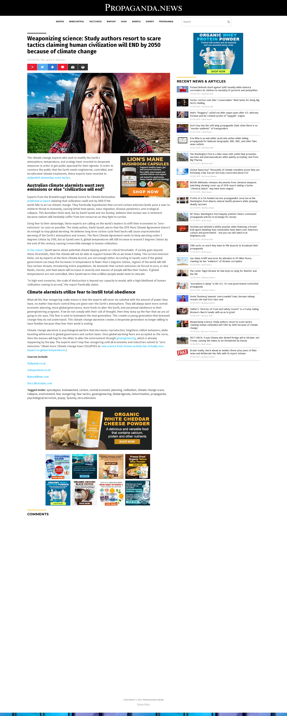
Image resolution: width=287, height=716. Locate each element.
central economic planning (105, 390)
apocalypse (54, 390)
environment (47, 394)
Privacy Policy (143, 704)
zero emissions (86, 398)
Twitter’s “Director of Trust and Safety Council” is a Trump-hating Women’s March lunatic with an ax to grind (224, 311)
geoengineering (126, 338)
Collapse (32, 394)
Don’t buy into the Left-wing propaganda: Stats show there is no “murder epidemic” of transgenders (224, 127)
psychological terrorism (41, 398)
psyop (61, 398)
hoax (124, 21)
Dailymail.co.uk (36, 363)
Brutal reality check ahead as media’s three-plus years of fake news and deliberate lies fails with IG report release (223, 352)
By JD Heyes (207, 119)
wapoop (111, 21)
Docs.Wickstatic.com (39, 383)
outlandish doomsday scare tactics (48, 177)
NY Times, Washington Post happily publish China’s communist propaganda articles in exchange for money (223, 215)
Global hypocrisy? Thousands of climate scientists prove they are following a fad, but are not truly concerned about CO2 (225, 171)
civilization (129, 390)
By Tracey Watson (209, 176)
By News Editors (208, 278)
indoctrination (140, 394)
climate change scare (151, 390)
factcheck (95, 21)
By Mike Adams (208, 208)
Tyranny (71, 398)
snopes (60, 21)
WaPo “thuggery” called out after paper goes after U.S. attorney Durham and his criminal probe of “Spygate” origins (224, 114)
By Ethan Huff (207, 94)
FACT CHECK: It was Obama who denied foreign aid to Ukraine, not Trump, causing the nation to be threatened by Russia (224, 339)
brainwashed (70, 390)
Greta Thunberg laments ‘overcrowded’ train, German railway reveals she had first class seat (222, 298)
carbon (83, 390)
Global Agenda (121, 394)
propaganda (166, 21)
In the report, (35, 250)
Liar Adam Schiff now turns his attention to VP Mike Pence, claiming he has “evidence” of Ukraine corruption (221, 260)
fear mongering (65, 394)
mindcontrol (76, 21)
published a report (38, 201)
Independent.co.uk (39, 370)
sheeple (136, 21)
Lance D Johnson (55, 59)
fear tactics (84, 394)
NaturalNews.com (38, 376)
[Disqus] (98, 560)
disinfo (150, 21)
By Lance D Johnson (209, 332)
